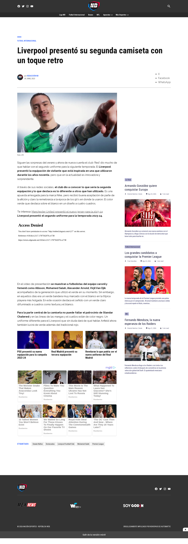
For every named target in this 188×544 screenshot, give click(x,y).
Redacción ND (32, 76)
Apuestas (106, 15)
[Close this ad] (185, 529)
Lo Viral (128, 180)
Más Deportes (121, 15)
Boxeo (90, 15)
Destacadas (50, 444)
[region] (94, 25)
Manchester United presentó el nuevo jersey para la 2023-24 (67, 211)
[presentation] (111, 15)
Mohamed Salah (83, 444)
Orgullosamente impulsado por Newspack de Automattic (147, 527)
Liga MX (62, 15)
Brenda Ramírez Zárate (135, 194)
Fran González (132, 261)
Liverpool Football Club (66, 444)
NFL (98, 15)
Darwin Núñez (38, 444)
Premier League (98, 444)
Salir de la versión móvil (94, 534)
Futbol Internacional (77, 15)
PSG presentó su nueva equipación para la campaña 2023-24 (32, 354)
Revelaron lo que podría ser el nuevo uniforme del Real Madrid (101, 354)
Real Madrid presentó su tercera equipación (64, 353)
